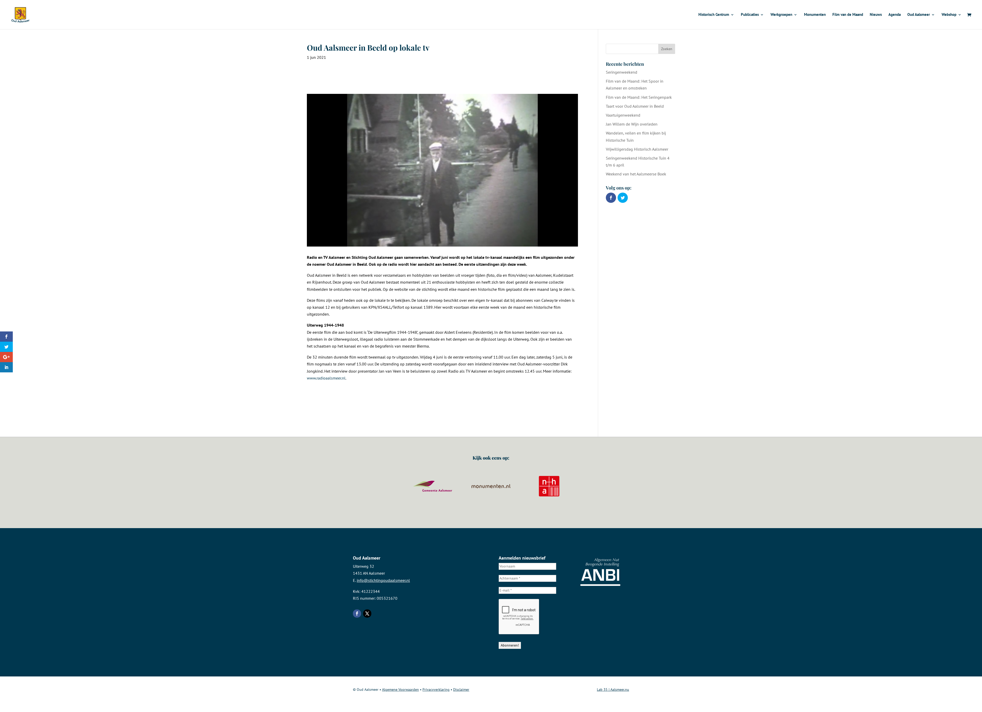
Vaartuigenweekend (623, 115)
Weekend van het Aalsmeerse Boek (636, 173)
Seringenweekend (621, 72)
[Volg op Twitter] (367, 613)
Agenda (894, 15)
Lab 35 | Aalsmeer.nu (613, 689)
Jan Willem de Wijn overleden (631, 124)
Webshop (949, 15)
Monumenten (815, 15)
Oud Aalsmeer (918, 15)
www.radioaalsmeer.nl (326, 378)
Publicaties (750, 15)
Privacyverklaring (436, 689)
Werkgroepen (781, 15)
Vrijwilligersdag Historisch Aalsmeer (637, 149)
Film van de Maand (847, 15)
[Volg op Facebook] (357, 613)
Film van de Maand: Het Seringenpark (639, 97)
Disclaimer (461, 689)
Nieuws (876, 15)
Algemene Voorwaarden (400, 689)
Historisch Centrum (713, 15)
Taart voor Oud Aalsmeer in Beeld (635, 106)
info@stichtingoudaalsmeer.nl (383, 580)
